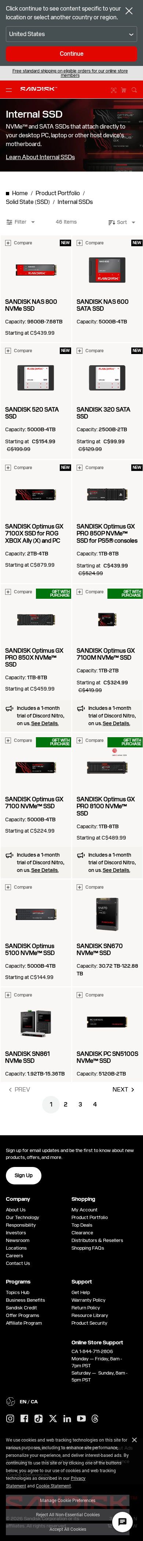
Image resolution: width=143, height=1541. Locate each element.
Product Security (89, 1323)
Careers (14, 1256)
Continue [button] (72, 54)
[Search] (134, 89)
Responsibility (21, 1225)
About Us (16, 1210)
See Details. (45, 723)
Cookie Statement (53, 1486)
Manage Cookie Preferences (67, 1500)
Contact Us (18, 1263)
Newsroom (17, 1240)
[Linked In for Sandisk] (67, 1419)
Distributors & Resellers (97, 1240)
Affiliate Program (24, 1323)
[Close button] (129, 11)
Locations (16, 1248)
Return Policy (86, 1308)
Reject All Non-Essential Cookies (68, 1514)
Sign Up (24, 1175)
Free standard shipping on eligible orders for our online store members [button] (70, 73)
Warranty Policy (89, 1300)
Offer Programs (22, 1315)
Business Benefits (25, 1300)
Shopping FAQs (88, 1248)
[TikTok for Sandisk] (38, 1419)
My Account (85, 1210)
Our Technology (22, 1217)
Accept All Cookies (68, 1529)
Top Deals (82, 1225)
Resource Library (90, 1315)
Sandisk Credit (21, 1308)
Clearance (82, 1233)
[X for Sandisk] (53, 1419)
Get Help (81, 1292)
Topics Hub (17, 1292)
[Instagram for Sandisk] (10, 1419)
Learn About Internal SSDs (40, 157)
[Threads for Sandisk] (95, 1419)
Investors (16, 1233)
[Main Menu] (10, 89)
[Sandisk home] (39, 88)
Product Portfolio (90, 1217)
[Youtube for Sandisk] (81, 1418)
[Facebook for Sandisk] (24, 1419)
